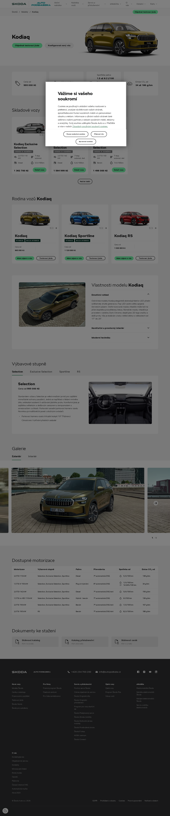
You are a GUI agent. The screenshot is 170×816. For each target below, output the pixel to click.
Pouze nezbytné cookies (76, 134)
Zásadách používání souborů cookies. (90, 126)
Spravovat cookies (86, 141)
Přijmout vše (99, 134)
